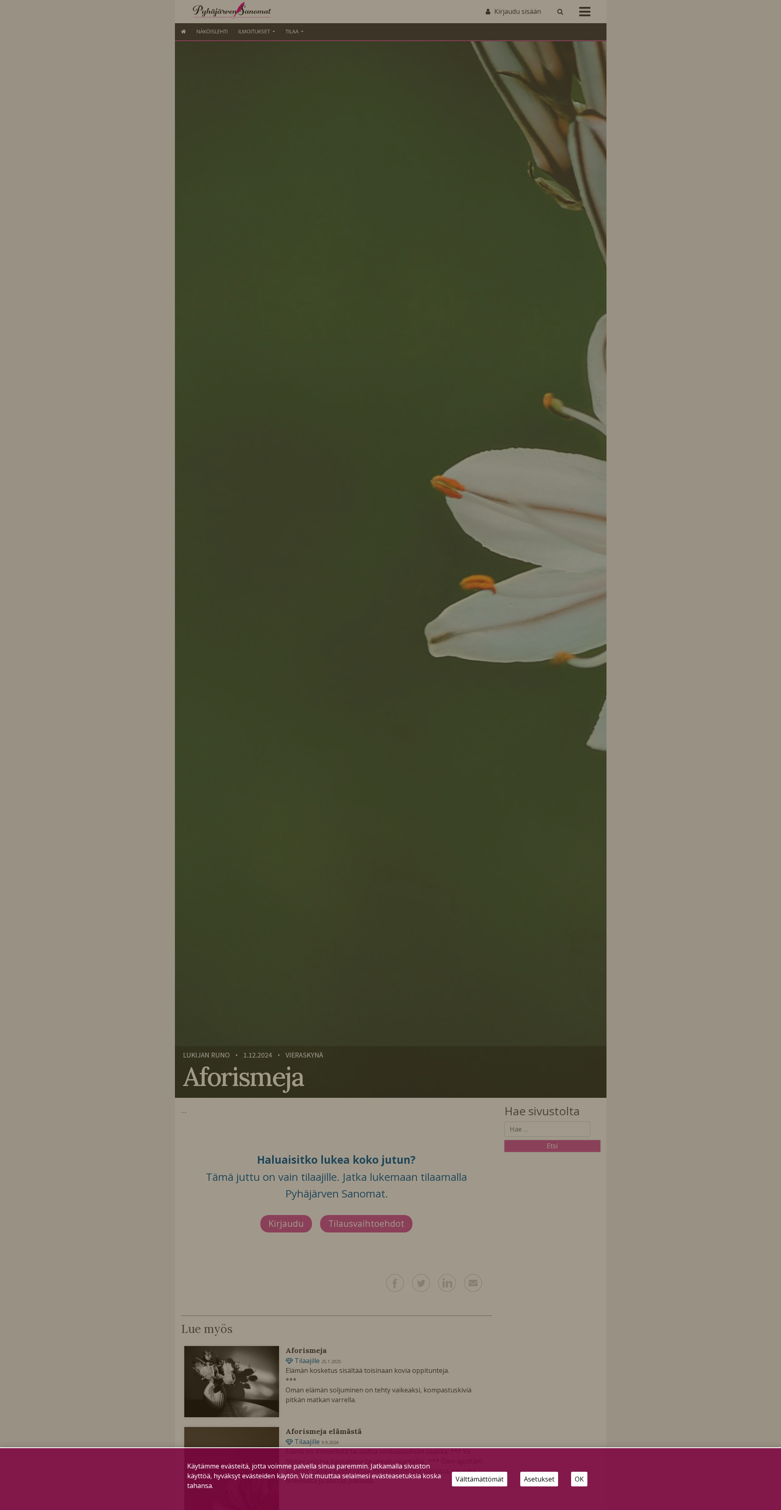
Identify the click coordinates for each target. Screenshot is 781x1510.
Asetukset (539, 1479)
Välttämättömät (480, 1479)
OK (579, 1479)
